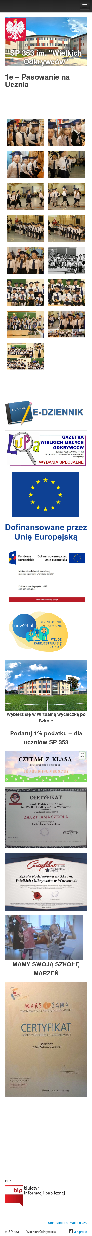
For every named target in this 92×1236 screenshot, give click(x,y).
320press (80, 1231)
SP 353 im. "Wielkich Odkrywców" (46, 57)
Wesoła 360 (78, 1222)
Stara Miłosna (58, 1222)
